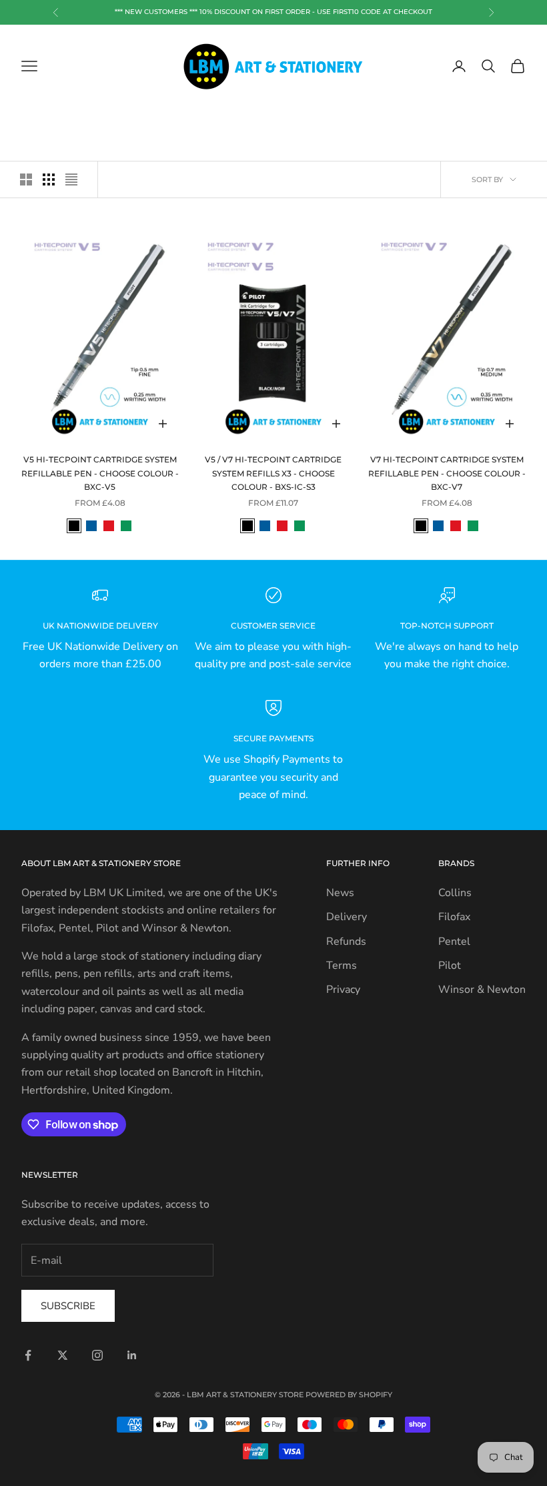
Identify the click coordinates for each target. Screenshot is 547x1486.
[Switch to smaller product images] (49, 179)
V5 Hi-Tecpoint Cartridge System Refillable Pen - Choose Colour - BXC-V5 (100, 473)
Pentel (454, 941)
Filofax (454, 916)
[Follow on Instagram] (97, 1355)
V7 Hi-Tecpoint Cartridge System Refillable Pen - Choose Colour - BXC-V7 (447, 473)
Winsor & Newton (482, 989)
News (340, 892)
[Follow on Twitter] (62, 1355)
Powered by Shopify (349, 1394)
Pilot (449, 965)
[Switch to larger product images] (26, 179)
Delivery (346, 916)
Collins (455, 892)
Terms (341, 965)
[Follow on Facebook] (28, 1355)
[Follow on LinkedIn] (132, 1355)
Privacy (343, 989)
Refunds (346, 941)
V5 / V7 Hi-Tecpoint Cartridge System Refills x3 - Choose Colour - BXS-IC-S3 (273, 473)
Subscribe (68, 1306)
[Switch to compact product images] (71, 179)
